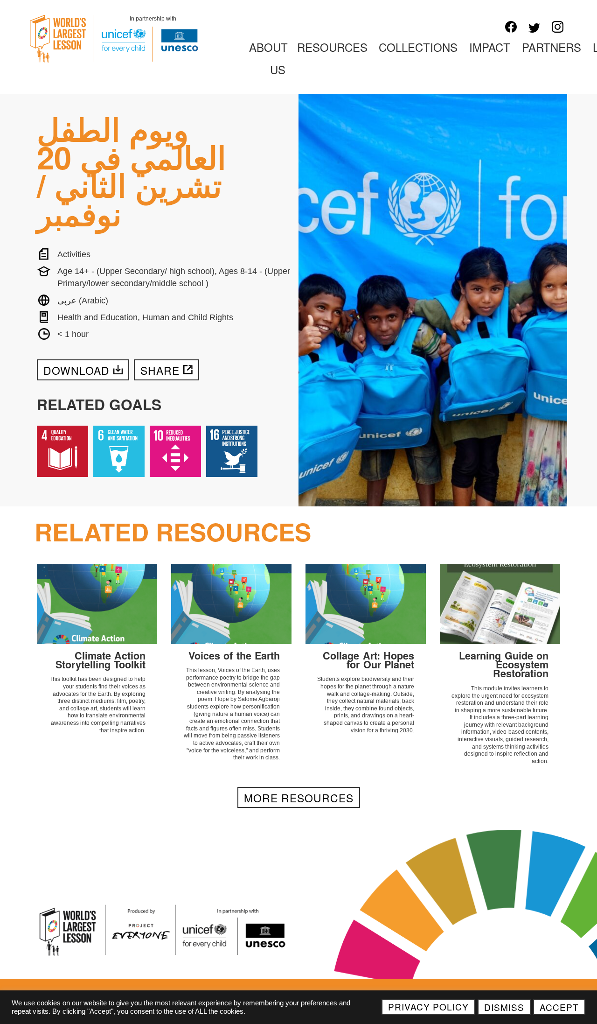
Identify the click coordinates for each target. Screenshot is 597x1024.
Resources (332, 47)
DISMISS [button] (504, 1007)
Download (76, 370)
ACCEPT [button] (559, 1007)
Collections (418, 47)
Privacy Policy (428, 1006)
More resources (299, 797)
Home (220, 47)
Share (160, 370)
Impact (489, 47)
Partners (551, 47)
